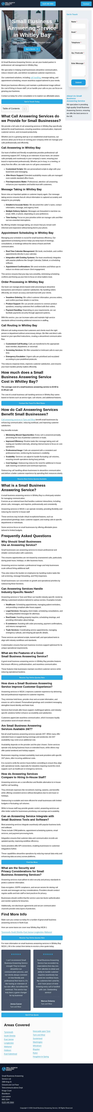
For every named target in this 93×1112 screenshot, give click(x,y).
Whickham (37, 1046)
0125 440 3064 (48, 4)
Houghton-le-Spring (41, 1057)
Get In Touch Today (32, 102)
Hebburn (7, 1050)
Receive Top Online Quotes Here (32, 677)
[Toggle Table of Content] (23, 109)
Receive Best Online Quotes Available (32, 479)
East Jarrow (28, 932)
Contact (86, 4)
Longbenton (38, 932)
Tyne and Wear (39, 1035)
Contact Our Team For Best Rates (32, 403)
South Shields (17, 932)
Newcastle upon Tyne (41, 1031)
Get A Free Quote (32, 1015)
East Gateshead (10, 1054)
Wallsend (48, 932)
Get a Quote (30, 49)
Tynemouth (5, 932)
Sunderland (37, 1038)
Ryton (35, 1053)
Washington (37, 1042)
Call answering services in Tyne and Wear (18, 420)
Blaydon (36, 1049)
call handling (35, 78)
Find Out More (32, 862)
